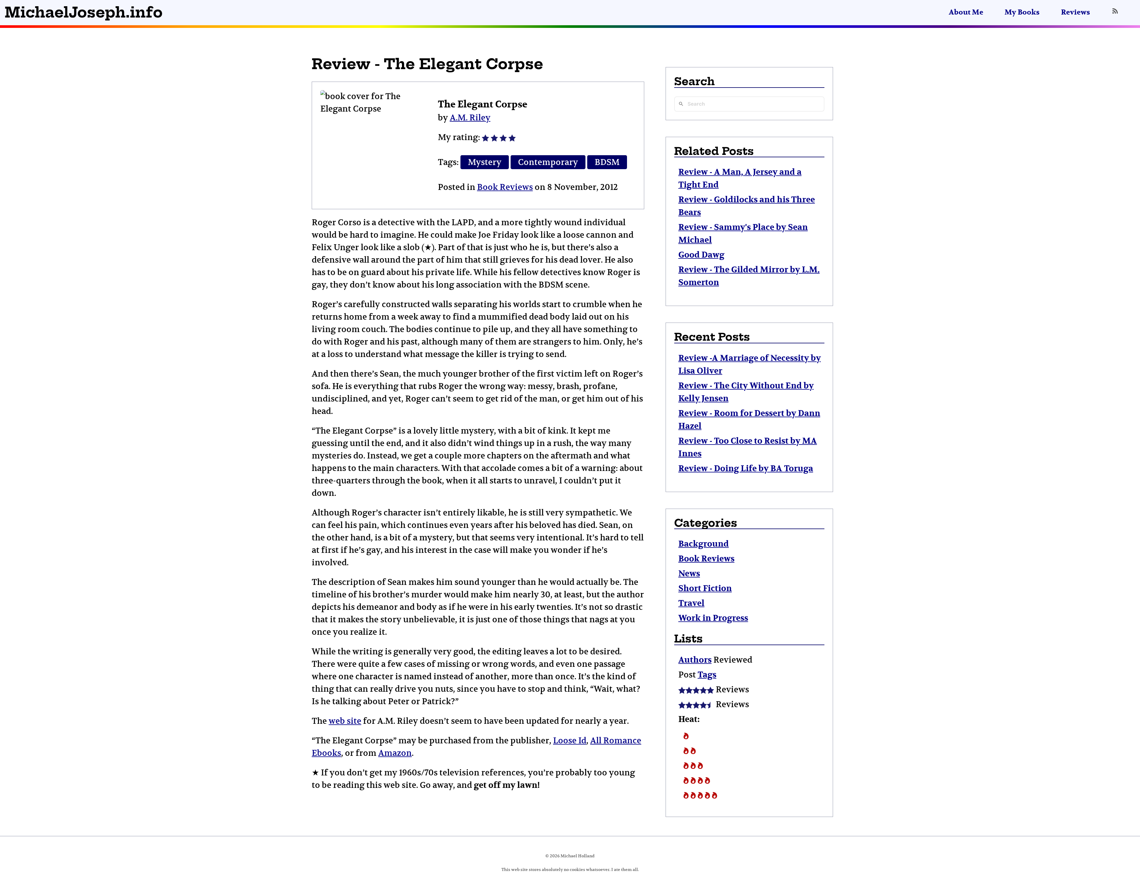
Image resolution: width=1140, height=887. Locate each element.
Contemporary (548, 162)
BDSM (607, 162)
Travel (691, 603)
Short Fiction (705, 588)
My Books (1022, 12)
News (689, 574)
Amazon (395, 753)
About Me (966, 12)
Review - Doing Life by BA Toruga (745, 469)
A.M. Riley (470, 117)
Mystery (484, 162)
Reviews (1075, 12)
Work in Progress (713, 618)
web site (345, 721)
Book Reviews (505, 187)
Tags (707, 675)
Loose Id (569, 740)
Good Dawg (701, 255)
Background (703, 544)
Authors (695, 660)
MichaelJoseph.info (84, 12)
